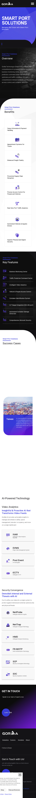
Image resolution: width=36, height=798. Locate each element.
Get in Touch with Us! (13, 759)
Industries (5, 740)
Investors (21, 740)
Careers (12, 740)
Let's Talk (8, 712)
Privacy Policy (8, 794)
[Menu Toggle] (32, 3)
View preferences (14, 790)
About (28, 740)
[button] (20, 775)
